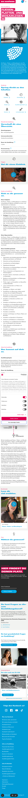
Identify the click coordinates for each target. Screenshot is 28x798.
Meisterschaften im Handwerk (9, 734)
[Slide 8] (18, 698)
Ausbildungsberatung (7, 756)
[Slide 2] (8, 698)
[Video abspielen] (13, 174)
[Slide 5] (13, 698)
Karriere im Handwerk (7, 754)
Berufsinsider (5, 751)
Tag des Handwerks (7, 739)
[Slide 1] (7, 698)
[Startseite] (8, 1)
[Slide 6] (14, 698)
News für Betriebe (6, 768)
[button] (12, 795)
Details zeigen (20, 414)
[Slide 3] (10, 698)
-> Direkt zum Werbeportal (8, 776)
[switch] (25, 401)
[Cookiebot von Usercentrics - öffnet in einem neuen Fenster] (21, 375)
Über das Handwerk (7, 717)
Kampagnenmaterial (7, 766)
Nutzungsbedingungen (7, 784)
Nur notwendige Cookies (14, 422)
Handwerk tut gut (6, 729)
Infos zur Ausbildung (8, 744)
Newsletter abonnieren (7, 771)
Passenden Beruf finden (8, 746)
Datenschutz (5, 782)
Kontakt (4, 786)
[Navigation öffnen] (25, 1)
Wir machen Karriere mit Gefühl (9, 722)
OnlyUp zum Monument (8, 727)
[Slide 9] (19, 698)
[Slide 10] (21, 698)
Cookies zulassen (14, 418)
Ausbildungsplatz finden (8, 758)
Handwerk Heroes (6, 724)
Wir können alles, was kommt (9, 719)
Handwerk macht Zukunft (8, 731)
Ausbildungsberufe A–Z (8, 749)
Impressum (5, 780)
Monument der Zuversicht (8, 736)
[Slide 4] (11, 698)
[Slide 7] (16, 698)
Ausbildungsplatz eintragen (9, 773)
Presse (3, 788)
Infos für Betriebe (7, 763)
